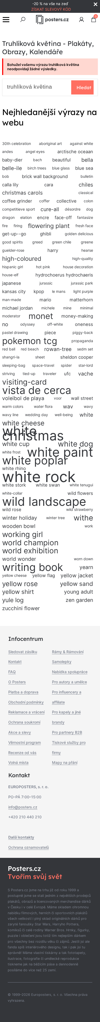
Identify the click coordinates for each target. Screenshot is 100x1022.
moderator (11, 316)
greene (87, 242)
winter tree (55, 517)
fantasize (85, 217)
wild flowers (80, 493)
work (89, 526)
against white (81, 143)
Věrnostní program (24, 742)
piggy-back (83, 332)
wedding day (36, 414)
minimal (86, 308)
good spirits (12, 242)
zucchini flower (21, 608)
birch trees (36, 168)
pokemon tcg (29, 341)
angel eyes (35, 151)
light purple (83, 291)
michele (48, 308)
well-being (64, 414)
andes (7, 151)
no (5, 324)
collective (67, 201)
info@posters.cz (22, 807)
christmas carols (22, 193)
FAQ (12, 671)
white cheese (23, 423)
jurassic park (82, 283)
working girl (22, 534)
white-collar (12, 493)
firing (18, 225)
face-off (63, 217)
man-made (11, 299)
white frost (11, 452)
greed (37, 242)
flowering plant (49, 225)
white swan (48, 485)
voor (58, 398)
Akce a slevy (19, 732)
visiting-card (24, 382)
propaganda (82, 340)
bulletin (87, 176)
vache (85, 373)
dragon (8, 217)
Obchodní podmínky (26, 702)
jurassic (46, 283)
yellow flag (43, 575)
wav (68, 406)
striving (8, 373)
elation (26, 217)
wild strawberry (79, 509)
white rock (38, 477)
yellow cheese (14, 575)
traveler (49, 373)
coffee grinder (17, 201)
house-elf (10, 275)
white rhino (14, 468)
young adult (78, 592)
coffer (44, 201)
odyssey (27, 324)
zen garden (79, 600)
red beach (30, 349)
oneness (84, 324)
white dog (75, 444)
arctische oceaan (75, 151)
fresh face (84, 225)
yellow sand (76, 583)
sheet (40, 357)
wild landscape (44, 502)
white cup (16, 443)
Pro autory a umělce (69, 682)
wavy (88, 406)
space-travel (43, 365)
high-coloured (21, 258)
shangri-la (10, 357)
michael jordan (17, 308)
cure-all (50, 209)
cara (48, 184)
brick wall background (45, 176)
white (86, 415)
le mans (58, 291)
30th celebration (16, 143)
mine (67, 308)
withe (83, 518)
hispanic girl (12, 267)
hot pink (43, 267)
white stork (14, 485)
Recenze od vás (22, 752)
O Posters (17, 682)
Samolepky (61, 661)
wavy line (10, 414)
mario (45, 299)
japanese (11, 283)
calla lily (10, 184)
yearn (86, 567)
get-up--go (14, 233)
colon (88, 201)
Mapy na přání (64, 762)
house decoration (78, 267)
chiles (86, 184)
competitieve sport (18, 209)
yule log (13, 599)
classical (85, 192)
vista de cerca (36, 390)
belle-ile (12, 168)
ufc (67, 373)
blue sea (84, 168)
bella (87, 160)
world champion (30, 543)
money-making (77, 316)
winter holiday (19, 518)
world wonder (19, 559)
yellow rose (20, 584)
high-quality (82, 258)
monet (41, 316)
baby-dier (12, 160)
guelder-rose (13, 250)
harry (52, 250)
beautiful (61, 160)
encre (43, 217)
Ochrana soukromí (24, 722)
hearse (87, 250)
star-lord (85, 365)
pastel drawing (15, 332)
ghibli (45, 233)
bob (5, 176)
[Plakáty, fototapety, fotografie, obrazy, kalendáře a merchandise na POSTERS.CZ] (52, 19)
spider (66, 365)
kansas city (14, 291)
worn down (83, 559)
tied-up (29, 373)
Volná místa (18, 762)
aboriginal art (50, 143)
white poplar (35, 460)
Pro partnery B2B (67, 732)
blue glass (61, 168)
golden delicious (79, 233)
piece (50, 332)
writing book (32, 567)
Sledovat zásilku (22, 651)
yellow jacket (77, 575)
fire (5, 225)
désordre (73, 209)
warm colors (12, 406)
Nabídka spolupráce (69, 671)
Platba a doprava (23, 692)
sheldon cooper (76, 357)
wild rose (11, 509)
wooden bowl (18, 526)
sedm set (85, 349)
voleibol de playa (23, 398)
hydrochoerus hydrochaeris (64, 275)
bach (37, 159)
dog (89, 209)
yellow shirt (18, 591)
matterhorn (81, 299)
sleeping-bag (13, 365)
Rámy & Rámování (67, 651)
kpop (39, 291)
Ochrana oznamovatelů (28, 847)
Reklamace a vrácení (26, 712)
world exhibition (30, 551)
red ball (8, 349)
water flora (43, 406)
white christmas (33, 433)
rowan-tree (57, 349)
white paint (60, 452)
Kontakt (15, 661)
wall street (82, 398)
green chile (61, 242)
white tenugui (81, 485)
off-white (55, 324)
